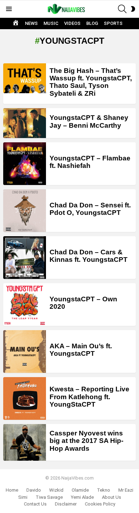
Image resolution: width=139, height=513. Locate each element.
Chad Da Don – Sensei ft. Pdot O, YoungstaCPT (90, 208)
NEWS (31, 23)
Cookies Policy (100, 504)
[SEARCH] (122, 9)
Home (12, 490)
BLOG (92, 23)
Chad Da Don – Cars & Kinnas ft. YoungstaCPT (89, 255)
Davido (33, 490)
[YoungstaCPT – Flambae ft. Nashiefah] (24, 163)
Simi (22, 497)
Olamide (80, 490)
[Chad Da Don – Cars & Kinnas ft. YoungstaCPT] (24, 257)
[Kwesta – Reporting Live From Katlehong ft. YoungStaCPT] (24, 398)
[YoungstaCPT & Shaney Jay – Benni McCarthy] (24, 123)
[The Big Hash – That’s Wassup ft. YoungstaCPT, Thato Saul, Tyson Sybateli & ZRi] (24, 78)
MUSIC (50, 23)
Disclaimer (66, 504)
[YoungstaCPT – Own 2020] (24, 304)
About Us (111, 497)
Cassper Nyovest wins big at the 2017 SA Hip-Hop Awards (86, 440)
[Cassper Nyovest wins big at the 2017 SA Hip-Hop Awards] (24, 442)
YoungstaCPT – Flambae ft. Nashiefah (90, 161)
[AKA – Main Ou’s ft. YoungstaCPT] (24, 351)
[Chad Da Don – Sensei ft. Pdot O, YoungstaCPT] (24, 210)
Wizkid (56, 490)
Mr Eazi (125, 490)
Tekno (103, 490)
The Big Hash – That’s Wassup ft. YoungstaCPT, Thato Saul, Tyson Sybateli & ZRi (91, 82)
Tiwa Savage (49, 497)
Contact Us (35, 504)
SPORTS (113, 23)
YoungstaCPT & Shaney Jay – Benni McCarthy (89, 121)
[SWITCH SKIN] (133, 9)
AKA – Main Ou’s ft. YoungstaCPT (81, 349)
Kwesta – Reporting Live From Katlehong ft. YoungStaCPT (89, 396)
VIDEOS (72, 23)
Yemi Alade (82, 497)
